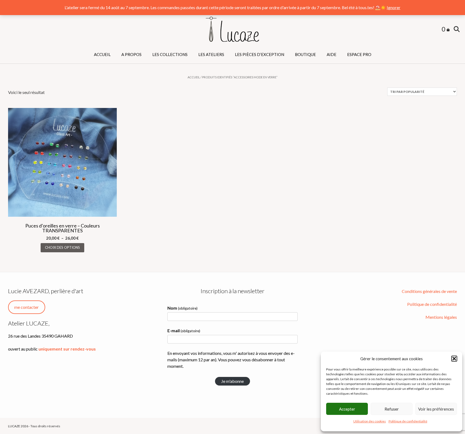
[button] (454, 358)
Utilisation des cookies (369, 421)
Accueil (102, 54)
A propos (131, 54)
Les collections (170, 54)
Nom (182, 307)
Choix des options (62, 247)
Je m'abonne (232, 381)
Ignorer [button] (393, 7)
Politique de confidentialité (408, 421)
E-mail (183, 330)
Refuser (392, 409)
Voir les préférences (436, 409)
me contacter (26, 307)
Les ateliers (211, 54)
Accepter (347, 409)
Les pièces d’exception (259, 54)
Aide (331, 54)
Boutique (305, 54)
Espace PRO (359, 54)
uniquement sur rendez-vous (67, 348)
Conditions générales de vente (429, 291)
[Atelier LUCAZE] (232, 29)
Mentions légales (441, 317)
